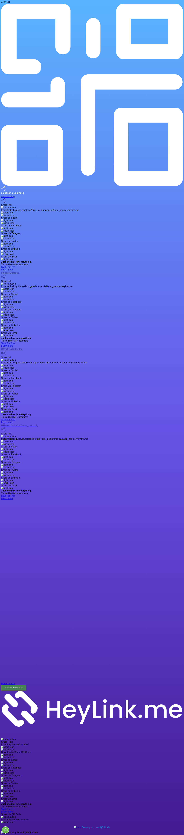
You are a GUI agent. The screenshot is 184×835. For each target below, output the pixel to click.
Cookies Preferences (14, 688)
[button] (92, 595)
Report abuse (8, 683)
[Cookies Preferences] (5, 830)
